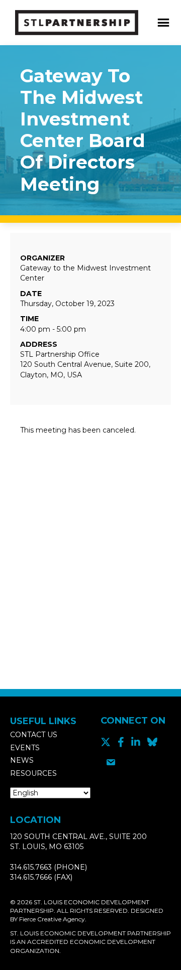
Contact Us (33, 734)
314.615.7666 (31, 877)
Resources (33, 773)
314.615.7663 (31, 867)
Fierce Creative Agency (52, 919)
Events (25, 747)
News (22, 760)
